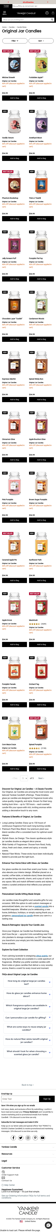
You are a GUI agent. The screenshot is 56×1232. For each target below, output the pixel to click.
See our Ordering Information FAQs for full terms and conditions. (26, 1197)
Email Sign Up (6, 1094)
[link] (37, 624)
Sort (40, 41)
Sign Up (47, 1099)
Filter (14, 41)
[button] (48, 1225)
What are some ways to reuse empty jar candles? (26, 1028)
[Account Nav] (47, 13)
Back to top (27, 1085)
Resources (7, 1153)
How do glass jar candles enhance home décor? (27, 995)
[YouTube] (42, 1137)
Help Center (9, 1185)
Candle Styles (21, 27)
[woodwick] (18, 6)
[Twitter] (20, 1137)
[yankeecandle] (6, 6)
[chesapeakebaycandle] (31, 6)
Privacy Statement (30, 1112)
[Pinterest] (35, 1137)
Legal (4, 1160)
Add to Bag (14, 98)
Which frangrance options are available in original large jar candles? (26, 1007)
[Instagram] (28, 1137)
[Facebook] (13, 1137)
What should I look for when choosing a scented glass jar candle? (26, 1053)
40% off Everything (28, 2)
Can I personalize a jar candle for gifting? (25, 1017)
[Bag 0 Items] (53, 13)
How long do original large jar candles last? (26, 982)
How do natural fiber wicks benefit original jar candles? (26, 1040)
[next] (47, 2)
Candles (12, 27)
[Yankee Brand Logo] (26, 12)
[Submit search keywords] (52, 20)
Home (4, 27)
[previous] (8, 2)
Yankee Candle (9, 1146)
